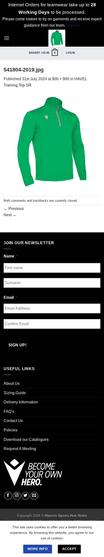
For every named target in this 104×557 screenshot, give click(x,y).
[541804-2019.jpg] (52, 142)
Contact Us (13, 421)
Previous (14, 209)
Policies (10, 430)
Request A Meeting (20, 449)
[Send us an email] (34, 496)
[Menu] (6, 38)
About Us (12, 383)
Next (10, 215)
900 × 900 (60, 79)
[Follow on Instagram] (17, 496)
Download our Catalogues (26, 439)
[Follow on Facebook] (8, 496)
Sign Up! (17, 345)
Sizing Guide (15, 393)
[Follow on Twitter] (26, 496)
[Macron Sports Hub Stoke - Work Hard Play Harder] (57, 38)
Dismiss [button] (73, 25)
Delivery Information (21, 402)
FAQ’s (9, 411)
